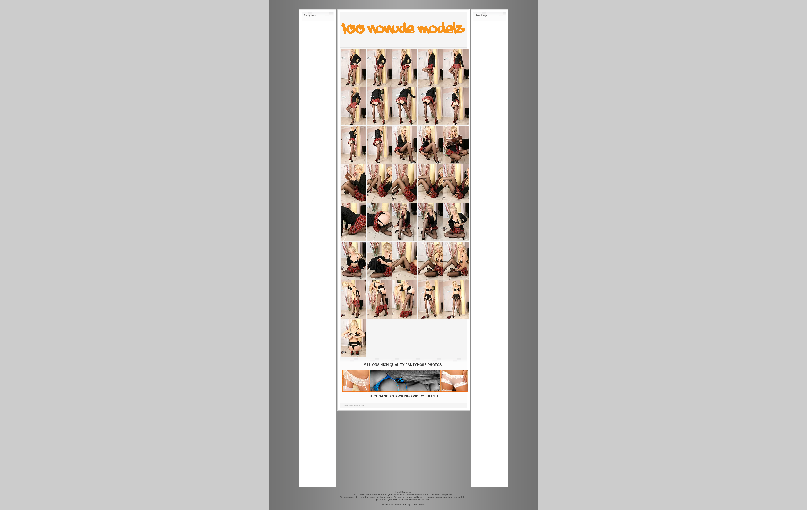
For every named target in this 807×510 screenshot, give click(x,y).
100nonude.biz (356, 405)
